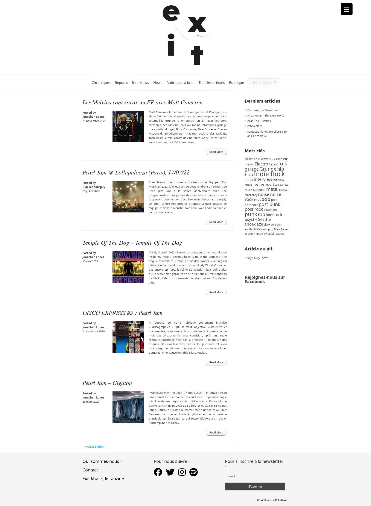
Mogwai (283, 189)
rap (261, 214)
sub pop (268, 229)
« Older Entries (94, 446)
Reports (121, 82)
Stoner (257, 229)
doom (250, 164)
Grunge (268, 168)
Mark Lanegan (255, 190)
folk (282, 163)
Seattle (264, 219)
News (157, 82)
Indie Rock (269, 174)
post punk (269, 204)
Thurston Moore (254, 233)
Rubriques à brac (180, 82)
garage (252, 169)
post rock (254, 209)
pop (265, 199)
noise (263, 194)
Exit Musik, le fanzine (103, 478)
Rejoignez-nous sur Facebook (265, 279)
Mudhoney (251, 195)
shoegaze (254, 224)
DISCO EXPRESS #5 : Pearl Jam (122, 312)
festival (273, 164)
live (255, 184)
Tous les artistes (212, 82)
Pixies (257, 199)
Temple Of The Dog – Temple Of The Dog (132, 242)
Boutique (236, 82)
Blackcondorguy (93, 187)
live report (266, 184)
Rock (270, 214)
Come (272, 159)
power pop (271, 210)
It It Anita (278, 180)
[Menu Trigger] (347, 9)
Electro (261, 164)
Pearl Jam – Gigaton (107, 383)
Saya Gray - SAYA (257, 258)
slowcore (269, 224)
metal (272, 189)
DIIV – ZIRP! (254, 126)
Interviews (140, 82)
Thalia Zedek (281, 229)
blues (249, 158)
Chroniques (101, 82)
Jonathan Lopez (93, 117)
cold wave (261, 159)
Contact (90, 470)
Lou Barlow (281, 184)
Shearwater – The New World (265, 115)
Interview (263, 179)
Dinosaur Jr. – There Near (263, 110)
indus (249, 179)
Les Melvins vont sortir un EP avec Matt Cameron (142, 102)
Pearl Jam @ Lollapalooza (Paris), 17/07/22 (136, 172)
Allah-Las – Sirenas (259, 121)
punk (251, 214)
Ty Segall (269, 234)
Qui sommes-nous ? (102, 461)
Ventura (280, 233)
